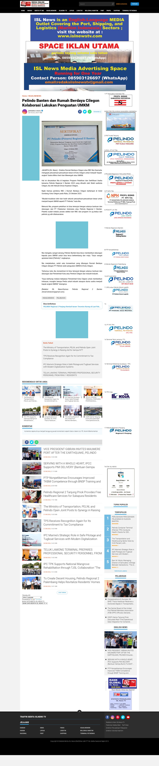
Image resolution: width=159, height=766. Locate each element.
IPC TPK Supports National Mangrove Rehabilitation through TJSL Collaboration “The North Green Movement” (71, 567)
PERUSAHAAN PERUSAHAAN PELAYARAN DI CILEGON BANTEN (123, 519)
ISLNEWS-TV (63, 10)
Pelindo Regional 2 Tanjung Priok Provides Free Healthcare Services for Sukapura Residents (72, 494)
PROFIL (109, 10)
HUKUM (22, 730)
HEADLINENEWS (51, 10)
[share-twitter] (85, 112)
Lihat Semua (62, 592)
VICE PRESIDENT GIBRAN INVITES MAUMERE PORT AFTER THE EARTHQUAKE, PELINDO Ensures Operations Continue (71, 452)
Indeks (29, 10)
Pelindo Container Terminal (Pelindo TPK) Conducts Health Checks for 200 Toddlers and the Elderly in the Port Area (123, 530)
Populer (134, 4)
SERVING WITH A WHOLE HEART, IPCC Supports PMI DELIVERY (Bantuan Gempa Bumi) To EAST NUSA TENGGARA (69, 467)
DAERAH (22, 728)
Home (23, 10)
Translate (38, 599)
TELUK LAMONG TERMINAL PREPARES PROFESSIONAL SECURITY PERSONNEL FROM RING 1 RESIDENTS (72, 553)
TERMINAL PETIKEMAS (129, 10)
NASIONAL (23, 733)
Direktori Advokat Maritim (114, 731)
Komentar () (97, 111)
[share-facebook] (80, 112)
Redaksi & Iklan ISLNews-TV (115, 722)
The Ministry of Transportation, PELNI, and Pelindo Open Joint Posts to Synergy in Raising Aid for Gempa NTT (71, 510)
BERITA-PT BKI (39, 10)
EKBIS (42, 728)
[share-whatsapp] (90, 112)
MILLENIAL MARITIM (91, 10)
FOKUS (62, 728)
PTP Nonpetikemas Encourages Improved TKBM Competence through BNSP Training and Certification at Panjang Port (72, 481)
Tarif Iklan (125, 725)
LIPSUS (71, 10)
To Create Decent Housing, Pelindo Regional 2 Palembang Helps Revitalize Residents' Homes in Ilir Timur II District (71, 582)
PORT (102, 10)
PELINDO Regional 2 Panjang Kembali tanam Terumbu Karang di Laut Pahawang (71, 307)
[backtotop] (79, 712)
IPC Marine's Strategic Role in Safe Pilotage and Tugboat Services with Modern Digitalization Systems (72, 539)
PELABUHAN (61, 298)
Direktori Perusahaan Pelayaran (116, 728)
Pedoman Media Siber (113, 725)
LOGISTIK (80, 10)
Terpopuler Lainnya (120, 571)
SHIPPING (117, 10)
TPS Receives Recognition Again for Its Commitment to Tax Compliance (67, 522)
